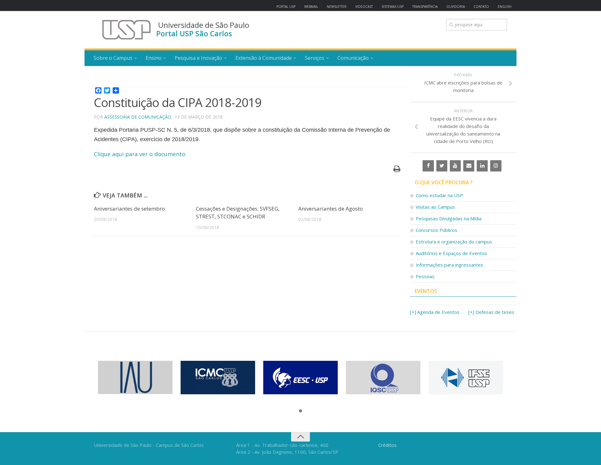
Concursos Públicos (436, 230)
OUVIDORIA (455, 6)
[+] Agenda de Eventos (435, 312)
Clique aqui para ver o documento (139, 154)
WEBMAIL (311, 6)
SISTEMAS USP (392, 6)
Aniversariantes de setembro (129, 208)
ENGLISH (504, 6)
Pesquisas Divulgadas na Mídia (448, 218)
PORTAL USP (285, 6)
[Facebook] (428, 165)
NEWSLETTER (337, 6)
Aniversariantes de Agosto (330, 208)
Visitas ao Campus (435, 207)
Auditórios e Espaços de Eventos (451, 253)
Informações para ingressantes (449, 265)
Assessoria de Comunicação (137, 117)
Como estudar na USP (439, 195)
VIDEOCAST (364, 6)
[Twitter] (441, 165)
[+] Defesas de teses (491, 312)
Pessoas (425, 276)
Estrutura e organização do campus (454, 241)
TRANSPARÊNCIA (425, 6)
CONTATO (481, 6)
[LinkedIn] (482, 165)
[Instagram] (495, 165)
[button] (300, 411)
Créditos (387, 445)
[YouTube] (455, 165)
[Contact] (468, 165)
